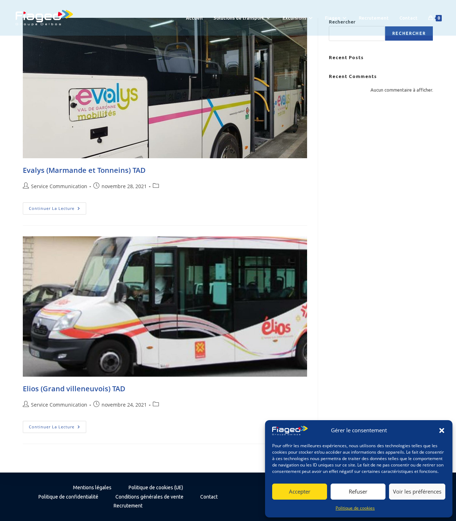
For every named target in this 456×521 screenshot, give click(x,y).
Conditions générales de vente (149, 497)
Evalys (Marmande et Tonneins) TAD (84, 170)
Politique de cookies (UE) (156, 487)
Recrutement (128, 506)
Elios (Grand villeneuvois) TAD (74, 388)
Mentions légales (92, 487)
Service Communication (59, 186)
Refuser (358, 491)
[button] (441, 430)
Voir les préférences (417, 491)
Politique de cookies (355, 508)
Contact (209, 497)
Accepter (299, 491)
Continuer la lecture (57, 210)
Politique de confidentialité (68, 497)
